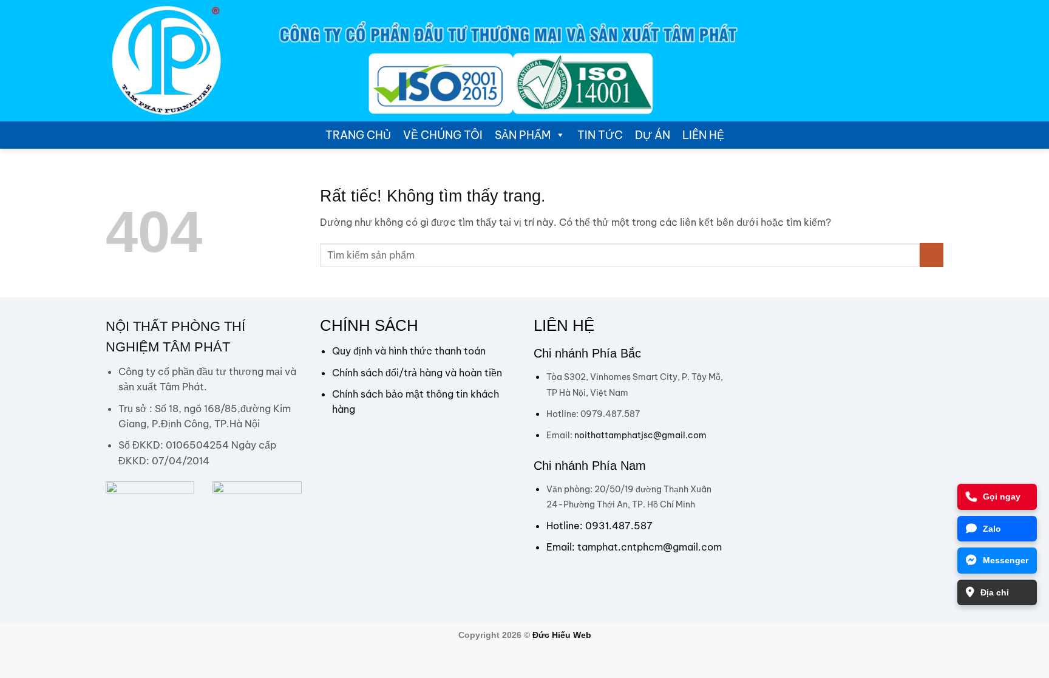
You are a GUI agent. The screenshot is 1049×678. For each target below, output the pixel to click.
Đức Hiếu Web (561, 635)
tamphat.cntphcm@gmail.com (649, 547)
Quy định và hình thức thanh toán (409, 351)
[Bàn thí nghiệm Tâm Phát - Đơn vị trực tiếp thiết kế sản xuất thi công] (166, 60)
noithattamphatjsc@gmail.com (640, 435)
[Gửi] (931, 254)
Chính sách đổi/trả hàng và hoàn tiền (417, 373)
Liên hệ (703, 135)
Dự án (652, 135)
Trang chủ (358, 135)
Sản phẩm (523, 135)
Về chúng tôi (443, 135)
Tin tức (600, 135)
